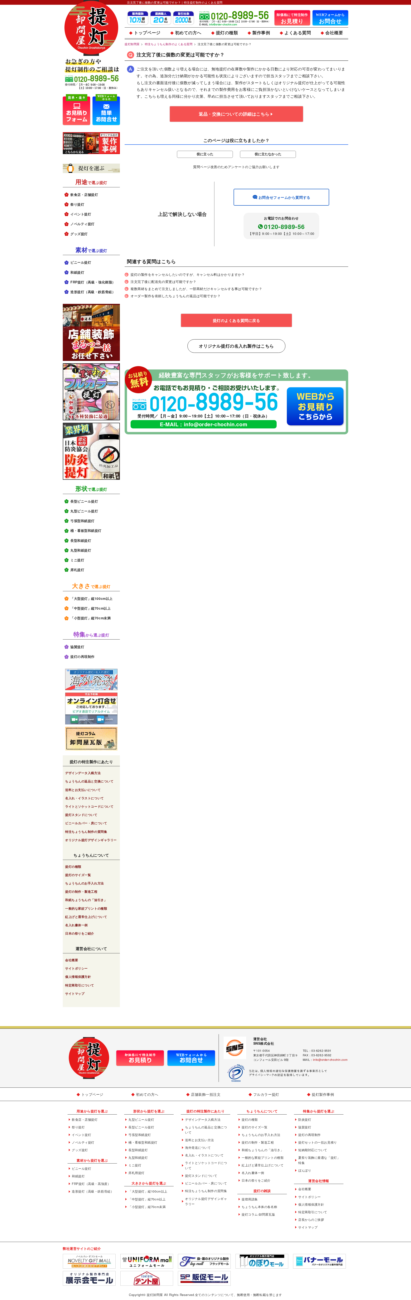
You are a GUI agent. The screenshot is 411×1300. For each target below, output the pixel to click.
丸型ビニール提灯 (84, 511)
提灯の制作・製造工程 (81, 891)
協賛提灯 (77, 646)
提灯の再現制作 (82, 656)
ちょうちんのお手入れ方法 (84, 883)
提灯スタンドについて (81, 814)
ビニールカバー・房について (86, 823)
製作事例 (261, 32)
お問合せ (330, 19)
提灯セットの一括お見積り (317, 1142)
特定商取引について (79, 985)
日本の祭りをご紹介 (79, 933)
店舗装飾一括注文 (205, 1094)
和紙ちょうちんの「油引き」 (86, 899)
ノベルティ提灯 (82, 223)
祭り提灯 (77, 204)
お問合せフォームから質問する (284, 197)
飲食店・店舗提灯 (84, 194)
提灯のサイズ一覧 (78, 875)
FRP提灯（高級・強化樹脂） (93, 282)
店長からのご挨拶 (311, 1219)
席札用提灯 (136, 1172)
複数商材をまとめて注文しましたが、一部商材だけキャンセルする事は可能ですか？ (196, 288)
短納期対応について (312, 1150)
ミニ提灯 (77, 560)
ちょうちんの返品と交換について (89, 781)
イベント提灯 (80, 214)
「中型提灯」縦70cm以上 (90, 608)
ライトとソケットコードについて (89, 806)
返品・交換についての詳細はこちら (234, 114)
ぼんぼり (304, 1170)
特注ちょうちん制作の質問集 (86, 831)
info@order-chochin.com (215, 424)
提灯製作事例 (323, 1094)
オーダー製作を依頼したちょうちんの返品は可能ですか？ (176, 295)
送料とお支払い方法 (199, 1140)
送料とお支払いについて (83, 789)
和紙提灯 (77, 272)
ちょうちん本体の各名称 (259, 1206)
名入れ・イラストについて (84, 798)
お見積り (292, 19)
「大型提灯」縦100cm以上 (91, 598)
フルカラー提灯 (266, 1094)
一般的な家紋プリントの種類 (86, 908)
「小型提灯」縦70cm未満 (90, 618)
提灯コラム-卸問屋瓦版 (258, 1214)
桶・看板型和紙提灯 (86, 530)
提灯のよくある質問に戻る (236, 320)
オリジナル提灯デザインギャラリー (91, 840)
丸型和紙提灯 (80, 550)
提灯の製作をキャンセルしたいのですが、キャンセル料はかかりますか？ (188, 274)
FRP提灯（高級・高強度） (91, 1183)
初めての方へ (188, 32)
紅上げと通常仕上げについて (86, 916)
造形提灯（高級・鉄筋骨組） (92, 291)
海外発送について (198, 1147)
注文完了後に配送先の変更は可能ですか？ (163, 281)
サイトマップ (74, 993)
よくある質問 (297, 32)
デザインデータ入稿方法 (83, 773)
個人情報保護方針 (78, 976)
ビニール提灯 (80, 262)
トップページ (147, 32)
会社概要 (334, 32)
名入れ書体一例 (76, 925)
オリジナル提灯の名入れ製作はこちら (236, 346)
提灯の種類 (227, 32)
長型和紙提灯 (80, 540)
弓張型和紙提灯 (82, 520)
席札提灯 (77, 569)
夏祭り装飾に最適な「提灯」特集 (319, 1160)
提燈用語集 (250, 1199)
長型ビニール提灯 (84, 501)
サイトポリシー (76, 968)
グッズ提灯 (79, 233)
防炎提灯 (304, 1119)
